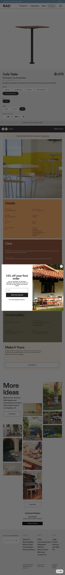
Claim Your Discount (17, 295)
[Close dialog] (61, 266)
